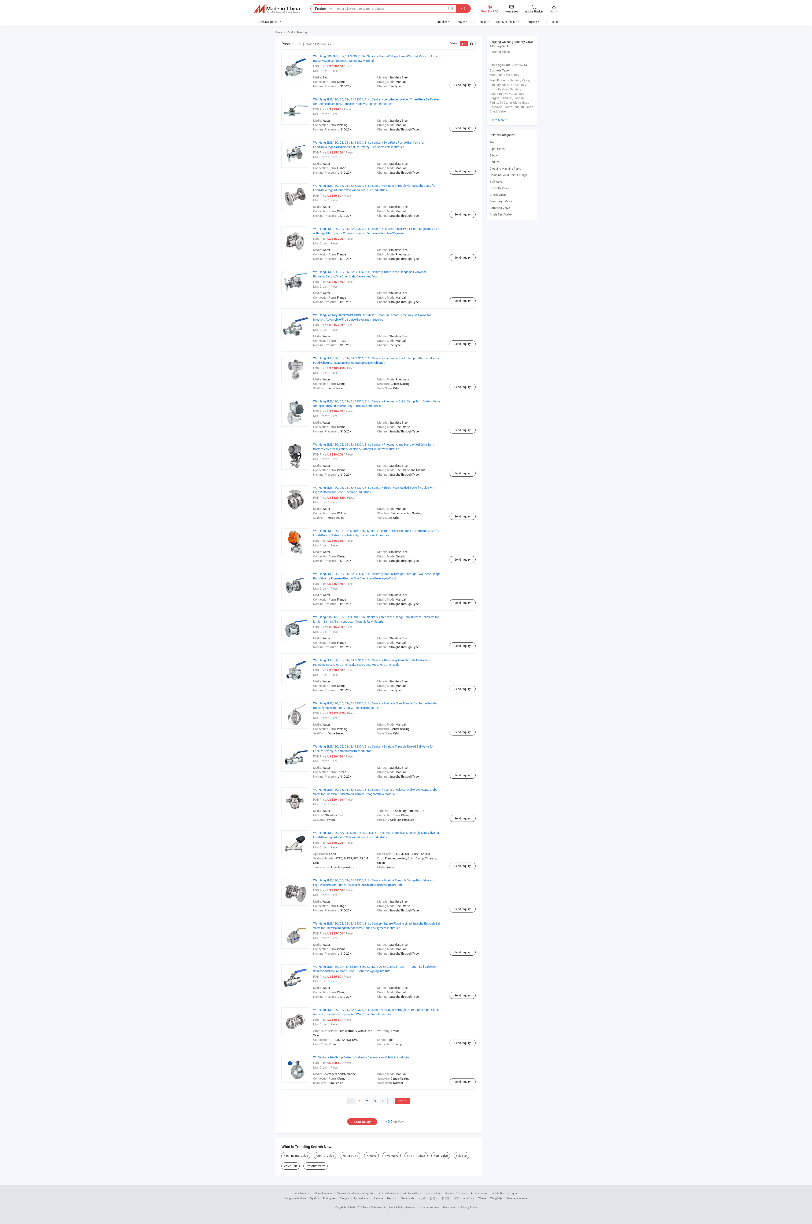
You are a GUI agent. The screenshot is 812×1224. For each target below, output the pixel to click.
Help (483, 22)
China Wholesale (388, 1193)
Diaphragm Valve (501, 201)
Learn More (499, 120)
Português (329, 1198)
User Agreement (430, 1207)
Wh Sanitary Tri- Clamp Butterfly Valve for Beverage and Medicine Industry (361, 1057)
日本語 (446, 1198)
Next (403, 1101)
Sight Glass (497, 149)
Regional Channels (456, 1193)
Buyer (461, 22)
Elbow (494, 155)
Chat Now (397, 1121)
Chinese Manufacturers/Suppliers (356, 1193)
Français (344, 1198)
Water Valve (350, 1156)
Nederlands (407, 1198)
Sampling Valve (500, 208)
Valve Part (290, 1166)
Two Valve (391, 1156)
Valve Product (416, 1156)
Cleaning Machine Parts (505, 168)
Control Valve (325, 1156)
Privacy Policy (469, 1207)
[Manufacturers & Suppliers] (277, 8)
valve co (461, 1156)
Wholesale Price (412, 1193)
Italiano (378, 1198)
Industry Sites (433, 1193)
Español (314, 1198)
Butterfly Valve (499, 188)
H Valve (371, 1156)
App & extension (506, 22)
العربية (421, 1198)
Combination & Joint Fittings (508, 175)
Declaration (449, 1207)
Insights (512, 1193)
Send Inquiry (462, 85)
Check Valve (498, 195)
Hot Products (302, 1193)
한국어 (434, 1198)
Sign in (554, 11)
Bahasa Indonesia (516, 1198)
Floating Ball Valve (296, 1156)
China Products (323, 1193)
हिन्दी (456, 1198)
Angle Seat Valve (501, 214)
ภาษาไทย (468, 1198)
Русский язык (362, 1198)
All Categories (268, 22)
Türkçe (482, 1198)
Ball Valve (496, 182)
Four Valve (441, 1156)
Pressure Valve (315, 1166)
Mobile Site (497, 1193)
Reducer (495, 162)
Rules (555, 22)
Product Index (479, 1193)
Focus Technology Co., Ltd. (378, 1207)
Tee (492, 142)
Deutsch (391, 1198)
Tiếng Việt (496, 1198)
